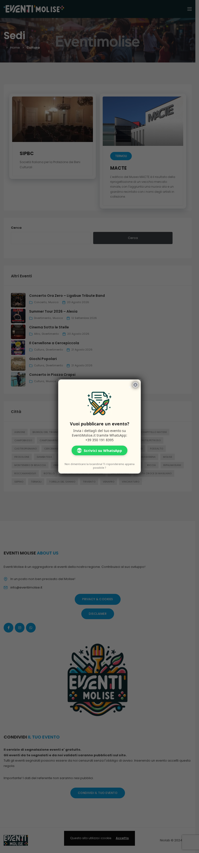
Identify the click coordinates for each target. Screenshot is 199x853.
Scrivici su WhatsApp (99, 450)
